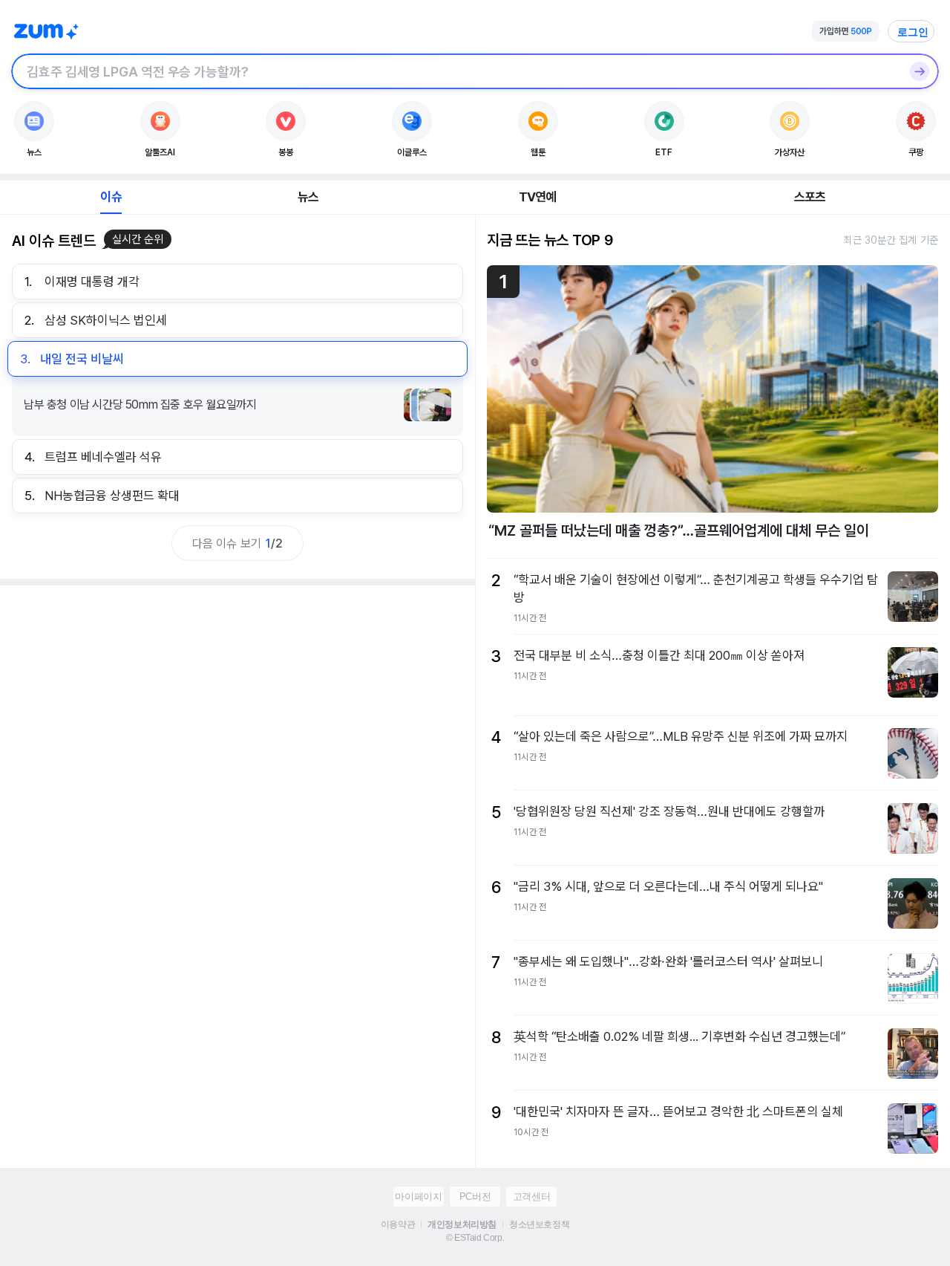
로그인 (912, 32)
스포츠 (810, 196)
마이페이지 (418, 1196)
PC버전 (475, 1196)
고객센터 (531, 1196)
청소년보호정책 (539, 1224)
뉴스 (308, 196)
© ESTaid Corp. (475, 1238)
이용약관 (398, 1224)
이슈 (110, 196)
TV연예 (538, 196)
